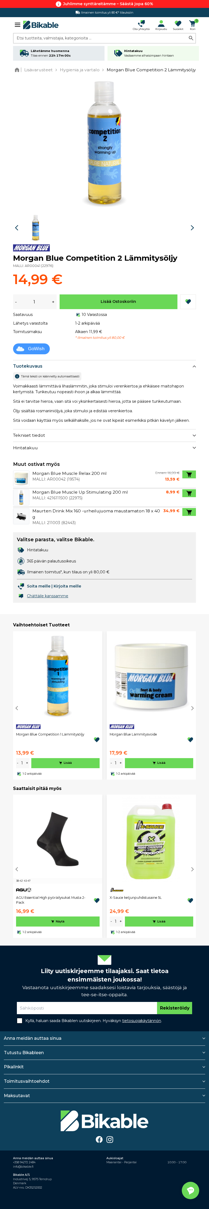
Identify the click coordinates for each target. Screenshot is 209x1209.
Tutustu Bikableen (24, 1052)
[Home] (18, 69)
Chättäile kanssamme (47, 595)
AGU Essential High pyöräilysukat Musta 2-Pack (50, 900)
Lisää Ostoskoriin (118, 301)
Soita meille (38, 586)
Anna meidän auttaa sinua (33, 1038)
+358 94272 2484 (24, 1162)
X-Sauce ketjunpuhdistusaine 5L (136, 898)
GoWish (36, 348)
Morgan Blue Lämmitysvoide (133, 734)
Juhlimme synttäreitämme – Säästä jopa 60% (108, 3)
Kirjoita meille (67, 586)
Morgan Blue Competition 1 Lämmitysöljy (50, 734)
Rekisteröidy (174, 1008)
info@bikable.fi (23, 1166)
